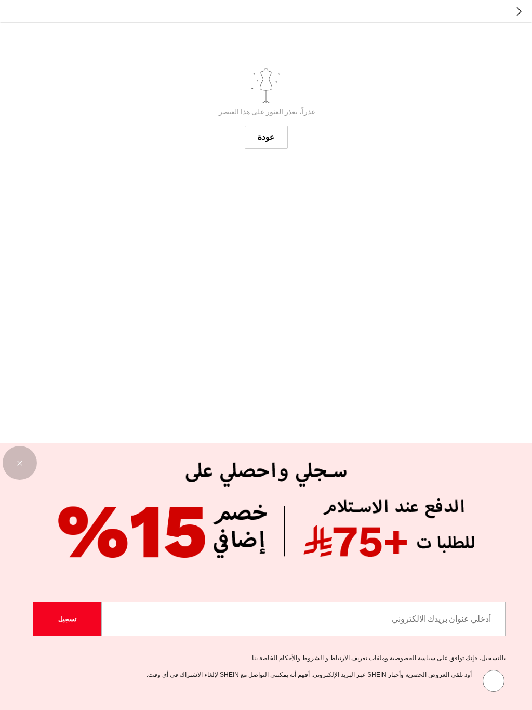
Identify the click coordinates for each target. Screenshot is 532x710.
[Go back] (519, 11)
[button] (20, 463)
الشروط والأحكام (301, 658)
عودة (266, 137)
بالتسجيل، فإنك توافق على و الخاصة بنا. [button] (378, 658)
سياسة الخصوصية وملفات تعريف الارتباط (382, 658)
